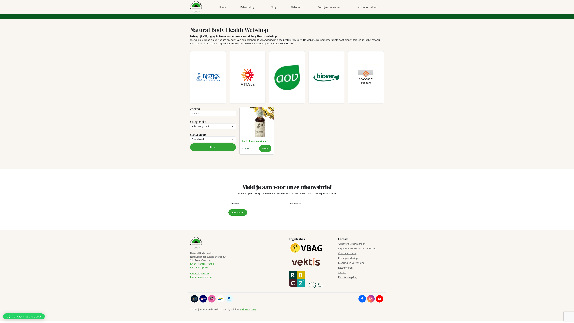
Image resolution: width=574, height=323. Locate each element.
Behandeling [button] (247, 7)
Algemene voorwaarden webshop (357, 248)
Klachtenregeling (347, 277)
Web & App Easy (248, 309)
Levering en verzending (351, 263)
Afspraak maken (367, 7)
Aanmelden (237, 212)
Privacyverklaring (348, 258)
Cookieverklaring (347, 253)
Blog (273, 7)
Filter (213, 147)
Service (342, 272)
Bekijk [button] (265, 148)
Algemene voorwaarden (351, 243)
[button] (24, 316)
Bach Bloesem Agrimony (255, 141)
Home (222, 7)
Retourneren (345, 267)
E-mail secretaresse (201, 277)
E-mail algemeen (199, 273)
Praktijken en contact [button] (330, 7)
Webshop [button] (296, 7)
